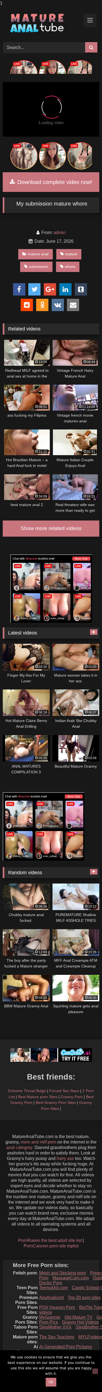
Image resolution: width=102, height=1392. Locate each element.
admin (60, 232)
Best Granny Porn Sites (56, 1102)
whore (70, 266)
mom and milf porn (38, 1142)
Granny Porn (72, 1097)
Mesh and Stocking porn (62, 1273)
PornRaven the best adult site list (50, 1240)
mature (71, 254)
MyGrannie (49, 1317)
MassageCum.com (70, 1278)
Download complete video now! (54, 182)
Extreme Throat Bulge (27, 1091)
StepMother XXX (55, 1327)
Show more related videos (51, 528)
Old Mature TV (78, 1317)
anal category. (19, 1147)
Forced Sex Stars (64, 1091)
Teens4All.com (53, 1287)
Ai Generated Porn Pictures (65, 1346)
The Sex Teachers (56, 1337)
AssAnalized (51, 1297)
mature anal (38, 254)
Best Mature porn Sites (37, 1097)
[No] (95, 1371)
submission (38, 266)
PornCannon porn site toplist (51, 1246)
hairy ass (65, 1158)
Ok (51, 1382)
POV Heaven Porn (57, 1307)
